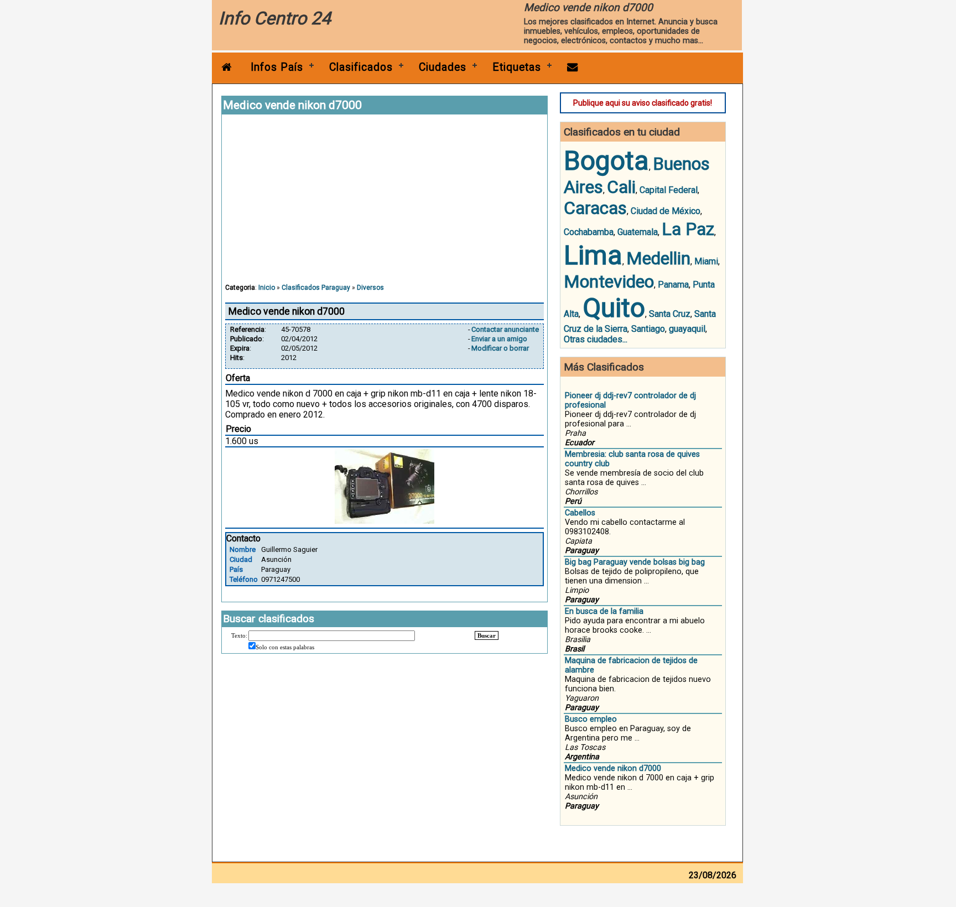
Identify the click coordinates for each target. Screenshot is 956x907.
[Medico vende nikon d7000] (384, 520)
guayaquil (687, 329)
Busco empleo (591, 719)
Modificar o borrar (500, 348)
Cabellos (580, 513)
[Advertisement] (384, 204)
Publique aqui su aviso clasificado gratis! (642, 102)
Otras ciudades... (595, 339)
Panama (673, 284)
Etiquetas (516, 67)
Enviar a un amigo (499, 339)
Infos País (277, 67)
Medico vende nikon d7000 (613, 768)
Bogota (606, 160)
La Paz (688, 228)
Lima (593, 255)
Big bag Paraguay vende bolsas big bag (635, 562)
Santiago (648, 329)
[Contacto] (573, 67)
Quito (614, 308)
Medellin (658, 258)
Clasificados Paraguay (316, 287)
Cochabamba (589, 232)
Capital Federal (669, 190)
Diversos (370, 287)
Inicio (266, 287)
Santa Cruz (669, 314)
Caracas (595, 207)
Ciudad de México (665, 211)
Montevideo (609, 281)
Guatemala (637, 232)
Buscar (486, 635)
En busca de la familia (604, 611)
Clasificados (361, 67)
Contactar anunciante (505, 329)
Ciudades (442, 67)
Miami (706, 261)
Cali (621, 186)
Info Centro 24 (275, 18)
